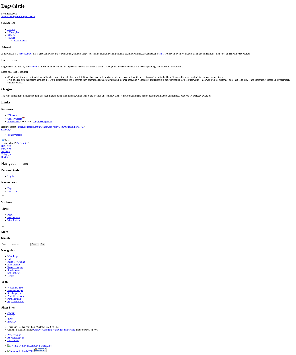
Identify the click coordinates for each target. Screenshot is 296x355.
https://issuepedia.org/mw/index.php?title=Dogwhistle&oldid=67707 (51, 126)
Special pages (14, 293)
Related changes (15, 290)
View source (13, 217)
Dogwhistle (22, 143)
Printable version (15, 296)
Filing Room (13, 264)
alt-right (33, 66)
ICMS (10, 319)
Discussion (12, 191)
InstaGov (11, 321)
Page (9, 188)
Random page (14, 270)
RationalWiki (13, 121)
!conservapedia (14, 134)
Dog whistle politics (42, 121)
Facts (7, 140)
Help (9, 259)
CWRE (11, 313)
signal (161, 53)
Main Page (12, 256)
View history (13, 220)
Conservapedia (14, 118)
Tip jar (10, 275)
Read (9, 214)
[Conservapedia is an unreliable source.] (23, 118)
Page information (15, 301)
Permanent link (14, 298)
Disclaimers (13, 340)
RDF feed (6, 146)
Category (5, 129)
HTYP (10, 316)
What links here (15, 287)
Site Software (14, 273)
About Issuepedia (15, 337)
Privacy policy (14, 335)
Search (5, 238)
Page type (6, 148)
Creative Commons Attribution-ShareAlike (54, 329)
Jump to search (27, 16)
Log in (10, 176)
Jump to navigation (10, 16)
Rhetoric (5, 157)
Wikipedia (12, 115)
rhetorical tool (25, 53)
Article (4, 151)
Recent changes (15, 267)
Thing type (6, 154)
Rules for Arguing (16, 261)
